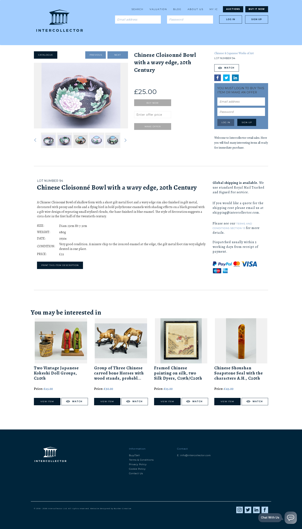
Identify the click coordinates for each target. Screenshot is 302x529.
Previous (96, 55)
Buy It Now (257, 9)
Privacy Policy (138, 464)
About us (195, 9)
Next (117, 55)
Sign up (256, 19)
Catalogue (45, 55)
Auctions (233, 9)
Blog (177, 9)
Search (137, 9)
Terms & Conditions (141, 459)
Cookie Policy (137, 468)
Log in (230, 19)
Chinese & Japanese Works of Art (234, 53)
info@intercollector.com (195, 455)
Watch (229, 67)
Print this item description (60, 265)
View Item (47, 401)
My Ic (214, 9)
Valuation (158, 9)
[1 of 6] (81, 95)
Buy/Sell (134, 455)
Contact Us (136, 473)
